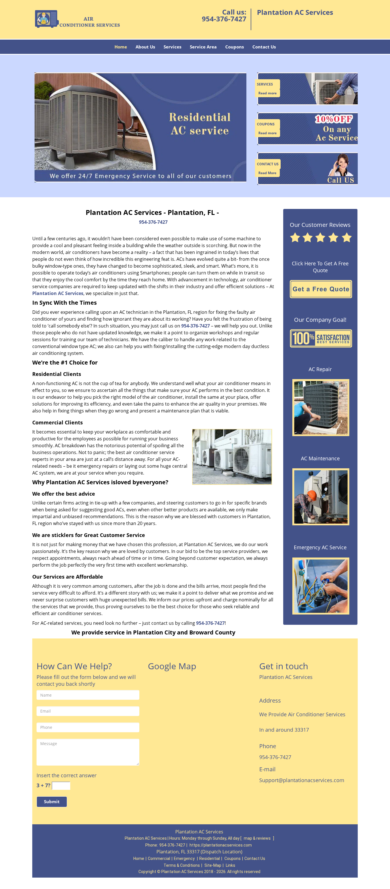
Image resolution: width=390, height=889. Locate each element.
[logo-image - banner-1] (139, 127)
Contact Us (264, 47)
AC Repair (320, 369)
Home (120, 47)
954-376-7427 (224, 18)
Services (172, 47)
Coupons (234, 47)
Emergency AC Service (320, 547)
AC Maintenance (320, 458)
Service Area (203, 47)
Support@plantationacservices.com (301, 780)
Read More (267, 172)
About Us (145, 47)
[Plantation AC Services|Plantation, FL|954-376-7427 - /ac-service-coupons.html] (308, 128)
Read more (267, 93)
